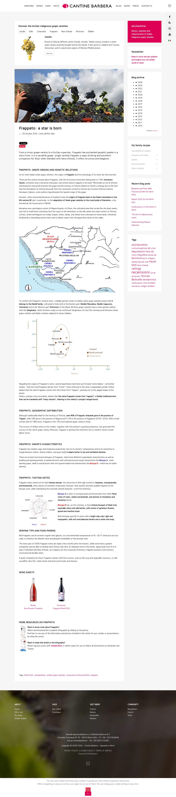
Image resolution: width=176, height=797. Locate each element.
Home (17, 709)
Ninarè (33, 605)
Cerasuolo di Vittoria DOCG (77, 675)
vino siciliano (149, 283)
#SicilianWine (40, 675)
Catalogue (56, 712)
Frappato (54, 31)
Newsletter (132, 709)
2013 (138, 116)
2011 (138, 122)
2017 (138, 104)
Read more (49, 53)
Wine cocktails (138, 168)
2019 (138, 98)
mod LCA (155, 130)
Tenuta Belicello (141, 277)
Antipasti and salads (140, 155)
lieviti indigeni (148, 258)
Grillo (31, 31)
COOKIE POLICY (87, 751)
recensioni (141, 272)
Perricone (80, 31)
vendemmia (149, 279)
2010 (138, 126)
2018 (138, 101)
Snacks (134, 159)
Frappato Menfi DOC (61, 608)
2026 (138, 82)
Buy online (57, 709)
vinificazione (137, 283)
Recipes (93, 718)
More (88, 793)
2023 (138, 85)
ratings (136, 268)
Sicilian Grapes (21, 718)
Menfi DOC (28, 675)
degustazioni (138, 251)
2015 (138, 110)
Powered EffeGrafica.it (88, 754)
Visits (130, 715)
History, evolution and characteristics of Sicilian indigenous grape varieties (143, 34)
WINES (39, 6)
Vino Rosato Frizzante (33, 608)
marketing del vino (140, 261)
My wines (18, 715)
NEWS (127, 6)
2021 (138, 91)
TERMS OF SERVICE (103, 751)
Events (130, 712)
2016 (138, 107)
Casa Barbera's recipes (141, 151)
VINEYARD (29, 6)
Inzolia (22, 31)
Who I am (19, 712)
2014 (138, 113)
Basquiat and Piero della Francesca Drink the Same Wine (142, 191)
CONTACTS (146, 6)
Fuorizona (61, 605)
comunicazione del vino (144, 248)
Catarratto (41, 31)
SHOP (48, 6)
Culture (93, 709)
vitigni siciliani (147, 286)
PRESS (136, 6)
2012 (138, 119)
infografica (141, 255)
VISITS (56, 6)
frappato (94, 675)
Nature (93, 712)
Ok (88, 789)
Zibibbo (91, 31)
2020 (139, 95)
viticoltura (136, 286)
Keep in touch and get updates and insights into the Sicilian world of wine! (144, 59)
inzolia (150, 255)
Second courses (138, 164)
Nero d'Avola (66, 31)
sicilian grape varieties (56, 675)
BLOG (118, 6)
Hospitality (94, 715)
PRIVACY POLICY (71, 751)
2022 (138, 88)
